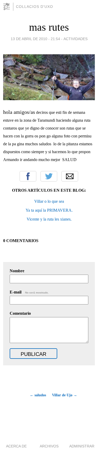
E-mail (29, 292)
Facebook (28, 176)
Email (69, 176)
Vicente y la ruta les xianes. (49, 219)
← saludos (38, 395)
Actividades (76, 39)
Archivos (49, 446)
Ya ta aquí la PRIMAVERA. (49, 210)
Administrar (81, 446)
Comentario (20, 313)
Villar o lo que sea (49, 201)
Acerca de (16, 446)
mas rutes (49, 27)
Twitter (49, 176)
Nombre (17, 271)
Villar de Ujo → (64, 395)
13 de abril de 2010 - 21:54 (35, 39)
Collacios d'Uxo (34, 6)
